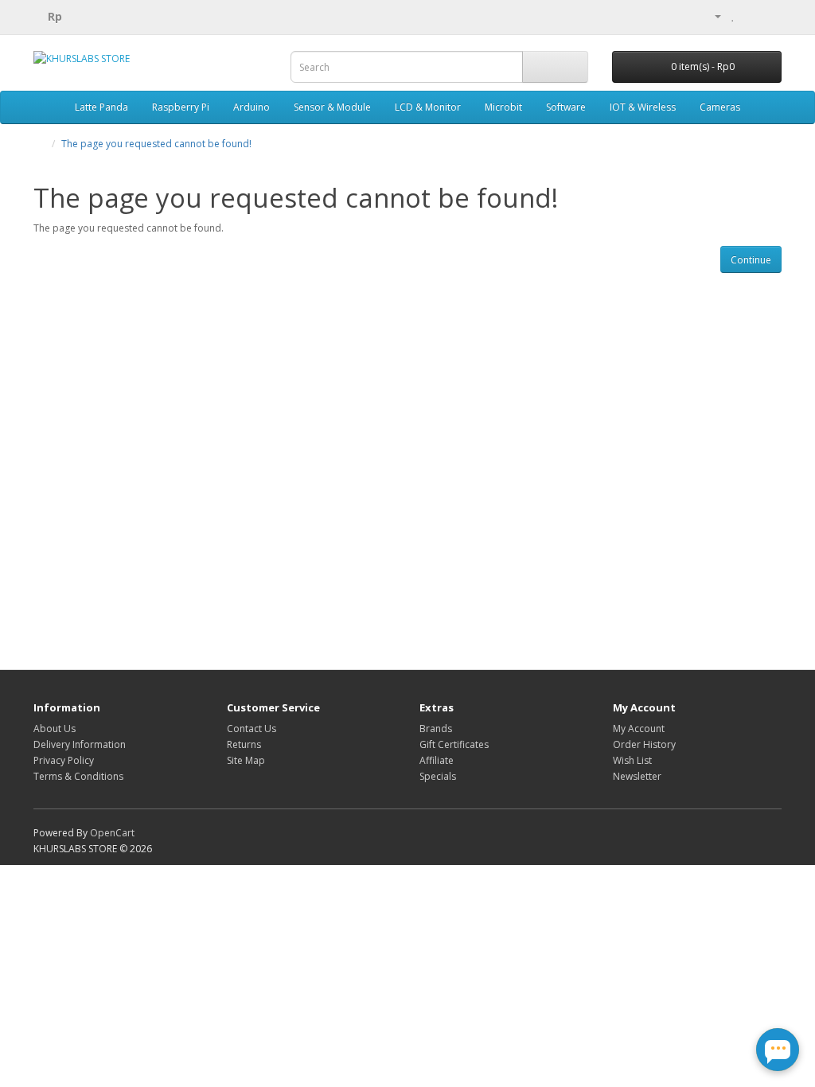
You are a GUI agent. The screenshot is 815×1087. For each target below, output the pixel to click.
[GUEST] (711, 15)
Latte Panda (101, 107)
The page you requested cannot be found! (156, 143)
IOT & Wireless (643, 107)
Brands (435, 728)
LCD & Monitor (428, 107)
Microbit (503, 107)
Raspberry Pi (180, 107)
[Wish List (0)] (733, 15)
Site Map (246, 760)
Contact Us (251, 728)
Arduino (251, 107)
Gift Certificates (454, 744)
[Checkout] (769, 15)
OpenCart (112, 833)
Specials (437, 776)
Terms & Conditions (78, 776)
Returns (244, 744)
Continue (751, 260)
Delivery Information (79, 744)
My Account (639, 728)
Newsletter (637, 776)
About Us (54, 728)
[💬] (777, 1049)
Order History (644, 744)
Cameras (720, 107)
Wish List (632, 760)
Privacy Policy (63, 760)
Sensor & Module (332, 107)
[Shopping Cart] (750, 15)
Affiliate (436, 760)
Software (566, 107)
